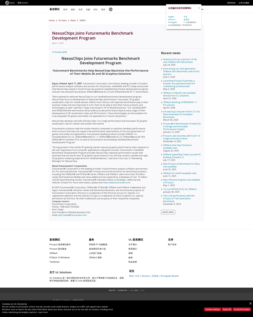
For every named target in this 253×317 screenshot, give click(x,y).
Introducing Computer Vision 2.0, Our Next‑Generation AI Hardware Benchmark (181, 114)
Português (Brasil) (169, 275)
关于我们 (132, 244)
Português (172, 22)
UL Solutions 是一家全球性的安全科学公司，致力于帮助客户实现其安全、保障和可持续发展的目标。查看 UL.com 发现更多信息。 (86, 279)
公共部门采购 (95, 253)
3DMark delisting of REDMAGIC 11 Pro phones (180, 103)
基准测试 (55, 9)
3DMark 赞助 (95, 257)
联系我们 (132, 248)
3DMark (53, 253)
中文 (137, 275)
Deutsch (146, 275)
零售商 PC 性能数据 (98, 244)
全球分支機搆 (244, 3)
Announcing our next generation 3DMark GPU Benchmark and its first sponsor (181, 71)
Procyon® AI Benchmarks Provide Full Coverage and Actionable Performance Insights (182, 126)
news (73, 20)
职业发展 (132, 261)
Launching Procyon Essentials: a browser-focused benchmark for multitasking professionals (179, 83)
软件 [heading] (65, 9)
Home (52, 20)
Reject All (227, 309)
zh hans (62, 20)
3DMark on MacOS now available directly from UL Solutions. (179, 94)
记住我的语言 (191, 22)
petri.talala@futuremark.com (72, 215)
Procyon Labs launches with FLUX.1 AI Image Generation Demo (181, 137)
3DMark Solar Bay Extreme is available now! (177, 146)
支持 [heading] (80, 9)
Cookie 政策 (134, 290)
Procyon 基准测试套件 (60, 244)
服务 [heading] (73, 9)
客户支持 (172, 244)
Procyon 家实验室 (58, 248)
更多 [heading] (103, 9)
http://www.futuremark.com (116, 182)
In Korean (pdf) (59, 52)
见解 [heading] (88, 9)
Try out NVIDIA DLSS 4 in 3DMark (180, 189)
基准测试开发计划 (97, 248)
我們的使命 (231, 3)
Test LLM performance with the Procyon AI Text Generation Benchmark (178, 198)
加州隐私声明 (122, 290)
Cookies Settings (213, 309)
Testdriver (54, 261)
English (171, 16)
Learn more (43, 312)
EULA (142, 290)
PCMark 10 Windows (59, 257)
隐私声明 (112, 290)
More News (168, 212)
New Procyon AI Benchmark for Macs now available (181, 165)
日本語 (155, 275)
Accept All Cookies (241, 309)
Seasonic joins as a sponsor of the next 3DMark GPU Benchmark (180, 60)
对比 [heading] (95, 9)
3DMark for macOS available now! (179, 173)
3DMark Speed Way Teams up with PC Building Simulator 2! (182, 156)
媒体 (130, 257)
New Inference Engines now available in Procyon (181, 181)
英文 (131, 275)
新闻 (130, 253)
